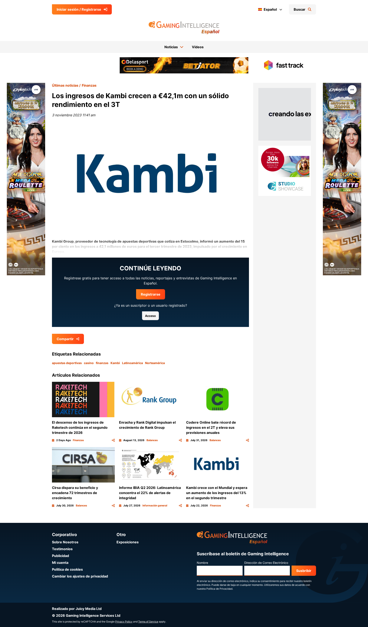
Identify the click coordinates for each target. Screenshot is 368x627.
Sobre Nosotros (65, 542)
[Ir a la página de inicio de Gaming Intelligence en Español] (184, 27)
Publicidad (60, 556)
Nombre (202, 562)
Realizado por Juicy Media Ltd (77, 609)
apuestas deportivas (67, 363)
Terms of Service (148, 621)
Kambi (115, 363)
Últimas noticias (65, 85)
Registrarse (150, 294)
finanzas (102, 363)
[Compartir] (113, 440)
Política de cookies (67, 569)
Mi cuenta (60, 562)
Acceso (150, 316)
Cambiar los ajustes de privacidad (80, 576)
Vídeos (198, 47)
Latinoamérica (132, 363)
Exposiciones (127, 542)
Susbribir (303, 571)
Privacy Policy (123, 621)
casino (89, 363)
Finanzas (89, 85)
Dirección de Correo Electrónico (266, 562)
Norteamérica (155, 363)
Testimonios (62, 549)
